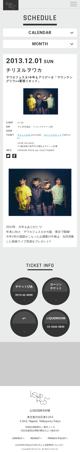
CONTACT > (18, 438)
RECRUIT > (36, 438)
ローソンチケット (52, 135)
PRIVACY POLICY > (58, 438)
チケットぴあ (23, 135)
